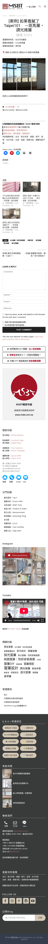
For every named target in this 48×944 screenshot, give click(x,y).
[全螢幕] (42, 620)
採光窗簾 (10, 655)
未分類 (6, 520)
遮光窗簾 (25, 672)
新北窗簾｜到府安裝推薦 (29, 655)
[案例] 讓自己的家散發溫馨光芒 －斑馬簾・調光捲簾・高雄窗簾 (11, 224)
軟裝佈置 (36, 668)
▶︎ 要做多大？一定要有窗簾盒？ (24, 355)
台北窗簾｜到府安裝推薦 (17, 240)
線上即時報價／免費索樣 (22, 793)
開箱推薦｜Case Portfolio (17, 16)
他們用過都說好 (19, 803)
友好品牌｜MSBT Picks (13, 505)
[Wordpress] (26, 901)
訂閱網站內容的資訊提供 (13, 698)
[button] (40, 7)
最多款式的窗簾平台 (20, 783)
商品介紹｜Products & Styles (15, 508)
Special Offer (16, 456)
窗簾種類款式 (13, 127)
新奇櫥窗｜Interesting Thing (15, 516)
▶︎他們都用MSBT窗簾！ (24, 349)
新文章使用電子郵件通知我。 (15, 325)
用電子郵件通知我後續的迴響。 (16, 322)
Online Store (16, 458)
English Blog (16, 443)
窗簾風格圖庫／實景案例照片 (16, 130)
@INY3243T (15, 851)
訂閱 (40, 917)
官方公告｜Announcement (14, 512)
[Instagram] (12, 901)
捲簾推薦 (32, 651)
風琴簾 (7, 676)
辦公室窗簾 (15, 243)
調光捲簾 (6, 243)
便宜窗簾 (8, 647)
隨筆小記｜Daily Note (12, 531)
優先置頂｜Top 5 (10, 497)
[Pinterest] (19, 901)
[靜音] (38, 620)
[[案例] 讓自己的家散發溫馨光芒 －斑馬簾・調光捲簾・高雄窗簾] (11, 214)
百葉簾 (39, 660)
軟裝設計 (15, 672)
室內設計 (21, 651)
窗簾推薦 (19, 664)
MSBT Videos (16, 629)
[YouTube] (33, 901)
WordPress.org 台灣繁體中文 (15, 706)
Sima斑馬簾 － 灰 (12, 106)
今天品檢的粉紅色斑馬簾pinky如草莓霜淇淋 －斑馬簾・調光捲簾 (11, 198)
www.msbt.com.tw (20, 831)
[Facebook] (5, 901)
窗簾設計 (11, 668)
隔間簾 (35, 672)
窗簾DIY (9, 663)
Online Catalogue (18, 450)
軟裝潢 (6, 672)
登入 (5, 694)
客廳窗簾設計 (9, 651)
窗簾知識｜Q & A (10, 523)
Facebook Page (17, 440)
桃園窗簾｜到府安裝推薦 (19, 659)
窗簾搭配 (29, 663)
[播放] (5, 620)
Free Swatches (17, 448)
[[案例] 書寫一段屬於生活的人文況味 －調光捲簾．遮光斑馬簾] (32, 187)
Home (4, 16)
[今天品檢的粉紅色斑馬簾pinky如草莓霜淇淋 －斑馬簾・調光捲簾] (11, 187)
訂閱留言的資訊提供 (11, 702)
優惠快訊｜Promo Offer (13, 501)
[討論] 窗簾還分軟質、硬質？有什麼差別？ (36, 254)
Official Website (17, 435)
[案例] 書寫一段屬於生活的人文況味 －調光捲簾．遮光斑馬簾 (31, 198)
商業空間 (30, 240)
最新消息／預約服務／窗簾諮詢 (17, 133)
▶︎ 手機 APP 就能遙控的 (24, 361)
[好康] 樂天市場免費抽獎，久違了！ (11, 254)
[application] (24, 611)
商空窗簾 (38, 240)
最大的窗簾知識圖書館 (21, 773)
